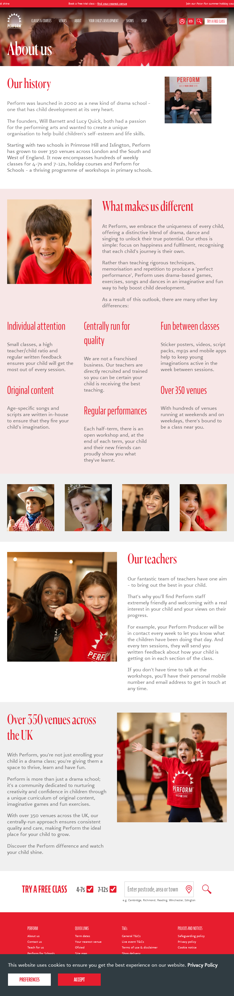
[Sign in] (183, 21)
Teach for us (35, 947)
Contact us (34, 942)
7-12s (103, 889)
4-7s (80, 889)
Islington (190, 900)
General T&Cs (131, 936)
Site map (81, 953)
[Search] (199, 21)
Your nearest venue (88, 942)
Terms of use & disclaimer (140, 947)
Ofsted (79, 947)
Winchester (176, 900)
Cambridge (134, 900)
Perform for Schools (41, 953)
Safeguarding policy (191, 936)
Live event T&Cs (133, 942)
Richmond (149, 900)
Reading (162, 900)
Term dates (82, 936)
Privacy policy (187, 942)
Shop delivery (131, 953)
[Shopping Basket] (191, 21)
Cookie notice (187, 947)
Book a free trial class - (63, 3)
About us (33, 936)
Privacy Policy (202, 965)
